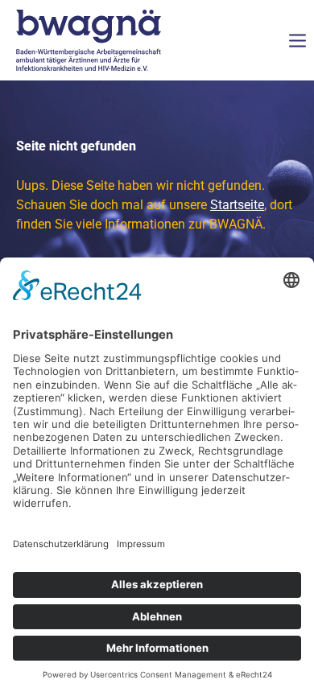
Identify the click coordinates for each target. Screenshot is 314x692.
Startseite (237, 204)
